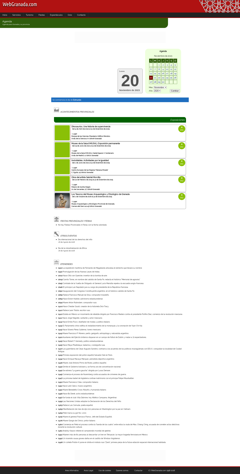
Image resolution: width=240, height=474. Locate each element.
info (182, 129)
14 (155, 73)
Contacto (81, 15)
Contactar (138, 470)
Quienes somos (122, 470)
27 (151, 82)
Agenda (7, 21)
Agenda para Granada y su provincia (16, 24)
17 (167, 73)
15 (159, 73)
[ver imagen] (62, 207)
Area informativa (71, 470)
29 (159, 82)
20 (151, 78)
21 (155, 78)
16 (163, 73)
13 (151, 73)
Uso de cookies (104, 470)
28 (155, 82)
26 (175, 78)
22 (159, 78)
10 (167, 69)
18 (171, 73)
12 (175, 69)
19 (175, 73)
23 (163, 78)
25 (171, 78)
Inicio (4, 15)
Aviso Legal (88, 470)
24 (167, 78)
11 (171, 69)
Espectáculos (56, 15)
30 (163, 82)
